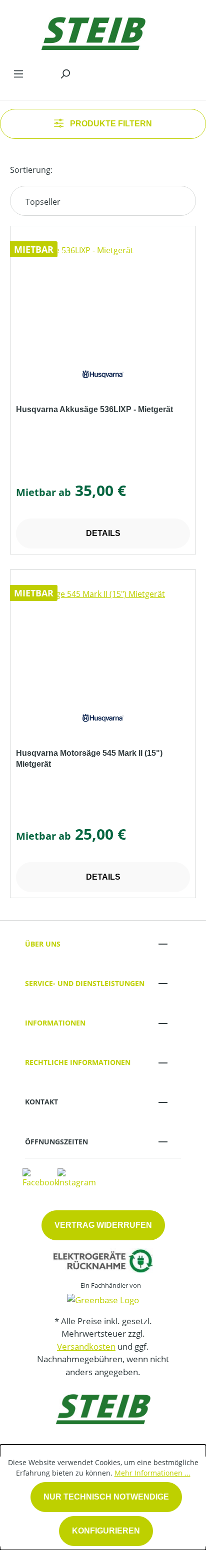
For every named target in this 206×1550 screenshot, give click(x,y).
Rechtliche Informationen (77, 1062)
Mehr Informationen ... (152, 1473)
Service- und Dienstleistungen (84, 983)
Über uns (42, 944)
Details (103, 533)
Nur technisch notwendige (106, 1497)
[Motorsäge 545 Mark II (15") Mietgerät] (103, 637)
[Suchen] (65, 73)
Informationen (55, 1023)
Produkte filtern (110, 123)
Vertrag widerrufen (103, 1225)
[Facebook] (40, 1177)
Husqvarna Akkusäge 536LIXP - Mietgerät (94, 409)
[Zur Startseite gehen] (93, 31)
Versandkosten (86, 1346)
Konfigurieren (106, 1531)
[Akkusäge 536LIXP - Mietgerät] (103, 294)
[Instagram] (77, 1177)
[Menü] (18, 73)
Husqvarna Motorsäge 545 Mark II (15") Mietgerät (89, 758)
